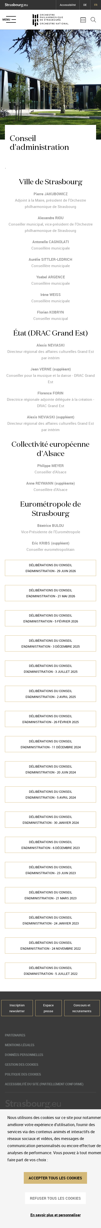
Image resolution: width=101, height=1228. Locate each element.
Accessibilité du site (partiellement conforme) (44, 1084)
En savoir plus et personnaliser (55, 1215)
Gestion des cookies (21, 1064)
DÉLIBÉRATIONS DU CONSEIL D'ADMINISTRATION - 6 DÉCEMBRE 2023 (50, 845)
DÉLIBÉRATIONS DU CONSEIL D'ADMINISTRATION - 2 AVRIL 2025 (50, 694)
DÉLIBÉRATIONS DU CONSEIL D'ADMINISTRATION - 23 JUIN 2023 (50, 870)
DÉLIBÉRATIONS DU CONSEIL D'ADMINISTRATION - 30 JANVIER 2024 (51, 820)
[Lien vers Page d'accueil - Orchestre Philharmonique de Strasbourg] (50, 19)
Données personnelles (24, 1055)
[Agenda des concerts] (83, 19)
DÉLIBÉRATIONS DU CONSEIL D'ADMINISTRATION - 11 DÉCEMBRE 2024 (51, 744)
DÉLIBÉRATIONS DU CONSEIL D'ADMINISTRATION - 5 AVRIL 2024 (50, 794)
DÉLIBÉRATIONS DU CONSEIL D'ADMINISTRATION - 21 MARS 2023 (50, 895)
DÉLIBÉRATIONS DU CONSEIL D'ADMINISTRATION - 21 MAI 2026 (50, 593)
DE (85, 5)
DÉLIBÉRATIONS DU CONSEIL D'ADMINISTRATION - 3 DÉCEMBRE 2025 (50, 643)
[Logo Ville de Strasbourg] (16, 4)
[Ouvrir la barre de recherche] (93, 19)
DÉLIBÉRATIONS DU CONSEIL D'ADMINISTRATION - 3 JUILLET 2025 (50, 668)
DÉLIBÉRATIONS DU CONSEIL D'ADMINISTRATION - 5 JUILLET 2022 (50, 971)
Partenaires (15, 1035)
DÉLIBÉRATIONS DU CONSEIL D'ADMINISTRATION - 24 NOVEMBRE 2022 (50, 945)
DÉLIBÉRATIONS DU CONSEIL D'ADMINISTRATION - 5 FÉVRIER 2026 (50, 618)
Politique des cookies (23, 1074)
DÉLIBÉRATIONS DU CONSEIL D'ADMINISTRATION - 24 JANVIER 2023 (51, 920)
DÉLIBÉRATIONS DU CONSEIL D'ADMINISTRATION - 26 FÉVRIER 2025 (50, 719)
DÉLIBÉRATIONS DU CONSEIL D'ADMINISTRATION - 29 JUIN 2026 (50, 568)
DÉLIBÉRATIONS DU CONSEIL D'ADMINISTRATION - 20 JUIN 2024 (50, 769)
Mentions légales (19, 1045)
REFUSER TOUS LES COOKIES (55, 1198)
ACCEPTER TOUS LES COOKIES (55, 1177)
